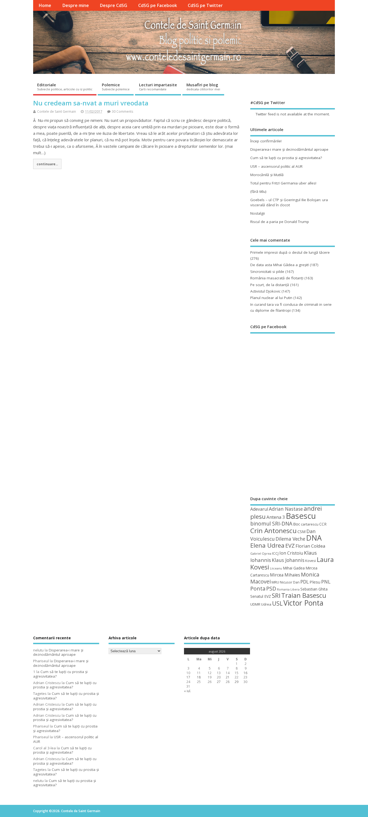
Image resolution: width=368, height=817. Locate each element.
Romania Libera (288, 589)
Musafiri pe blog (203, 86)
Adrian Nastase (286, 509)
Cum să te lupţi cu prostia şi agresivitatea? (286, 157)
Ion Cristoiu (291, 553)
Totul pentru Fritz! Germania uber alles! (283, 183)
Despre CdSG (113, 5)
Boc (296, 524)
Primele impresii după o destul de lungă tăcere (290, 252)
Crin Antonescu (273, 530)
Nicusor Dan (290, 582)
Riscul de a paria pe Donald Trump (279, 221)
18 (199, 677)
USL (277, 603)
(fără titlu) (258, 191)
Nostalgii (257, 213)
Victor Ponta (303, 603)
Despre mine (75, 5)
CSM (301, 531)
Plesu (315, 582)
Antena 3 (275, 517)
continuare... (47, 164)
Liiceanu (276, 568)
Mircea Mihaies (285, 575)
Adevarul (259, 509)
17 (188, 677)
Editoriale (64, 86)
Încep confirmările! (266, 141)
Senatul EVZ (260, 596)
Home (45, 5)
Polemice (116, 86)
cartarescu (309, 524)
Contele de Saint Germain (56, 111)
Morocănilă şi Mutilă (267, 174)
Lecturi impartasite (158, 86)
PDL (304, 581)
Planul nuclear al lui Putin (271, 297)
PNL (326, 581)
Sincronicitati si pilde (267, 271)
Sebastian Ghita (314, 589)
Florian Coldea (310, 546)
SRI (276, 595)
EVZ (290, 545)
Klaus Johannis (288, 560)
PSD (271, 588)
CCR (323, 524)
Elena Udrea (267, 545)
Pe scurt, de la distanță (269, 284)
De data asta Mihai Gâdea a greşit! (279, 264)
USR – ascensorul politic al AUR (276, 166)
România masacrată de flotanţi (276, 278)
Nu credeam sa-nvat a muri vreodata (90, 102)
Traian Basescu (303, 595)
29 (236, 681)
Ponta (257, 588)
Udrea (266, 604)
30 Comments (122, 111)
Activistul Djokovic (265, 291)
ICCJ (275, 553)
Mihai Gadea (294, 568)
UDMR (255, 604)
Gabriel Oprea (260, 553)
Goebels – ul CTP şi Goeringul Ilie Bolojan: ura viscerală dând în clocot (289, 202)
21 (228, 677)
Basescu (301, 515)
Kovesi (310, 560)
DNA (314, 538)
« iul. (187, 691)
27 (219, 681)
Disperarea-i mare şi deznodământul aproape (289, 149)
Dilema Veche (290, 538)
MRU (275, 582)
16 (245, 673)
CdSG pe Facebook (157, 5)
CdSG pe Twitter (205, 5)
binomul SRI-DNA (271, 523)
